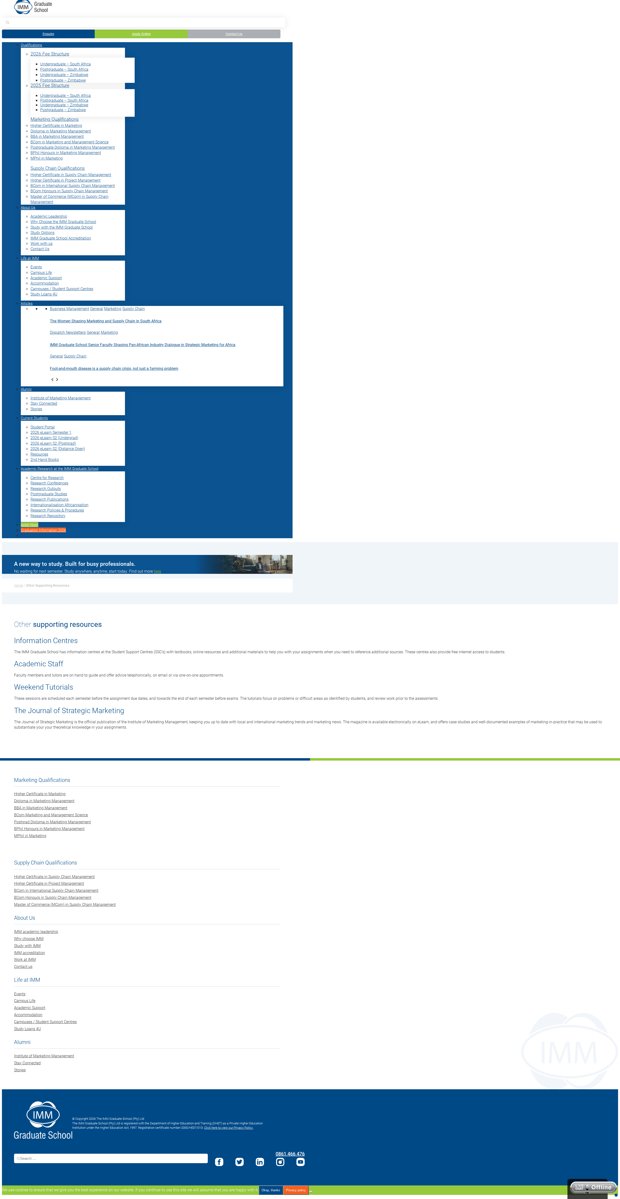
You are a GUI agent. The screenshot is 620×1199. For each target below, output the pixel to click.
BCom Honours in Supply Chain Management (69, 190)
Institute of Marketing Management (61, 397)
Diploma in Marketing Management (61, 130)
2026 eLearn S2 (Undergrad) (54, 437)
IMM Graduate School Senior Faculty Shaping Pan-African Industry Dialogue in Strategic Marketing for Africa (142, 344)
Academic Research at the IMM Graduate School (59, 468)
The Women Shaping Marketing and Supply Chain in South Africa (106, 320)
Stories (36, 408)
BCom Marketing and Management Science (51, 814)
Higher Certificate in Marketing (56, 125)
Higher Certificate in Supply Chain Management (71, 174)
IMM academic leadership (36, 931)
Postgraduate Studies (49, 493)
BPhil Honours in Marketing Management (66, 152)
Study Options (42, 232)
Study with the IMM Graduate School (62, 227)
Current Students (34, 417)
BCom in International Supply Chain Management (73, 185)
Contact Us (234, 33)
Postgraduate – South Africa (64, 69)
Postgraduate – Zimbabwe (63, 80)
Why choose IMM (29, 938)
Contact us (23, 966)
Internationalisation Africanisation (59, 504)
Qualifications (31, 44)
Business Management (69, 308)
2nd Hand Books (45, 459)
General (96, 308)
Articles (27, 303)
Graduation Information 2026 (43, 530)
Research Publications (50, 499)
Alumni (26, 389)
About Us (28, 207)
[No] (311, 1191)
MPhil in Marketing (47, 158)
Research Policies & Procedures (57, 510)
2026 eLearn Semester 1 (51, 432)
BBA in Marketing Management (57, 136)
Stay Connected (44, 403)
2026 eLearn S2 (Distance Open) (58, 448)
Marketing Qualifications (55, 119)
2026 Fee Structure (50, 53)
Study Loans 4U (44, 293)
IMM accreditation (29, 952)
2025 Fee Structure (50, 85)
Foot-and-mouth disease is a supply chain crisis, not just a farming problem (114, 368)
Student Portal (43, 426)
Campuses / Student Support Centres (62, 288)
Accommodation (45, 283)
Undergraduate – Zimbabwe (64, 74)
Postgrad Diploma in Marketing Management (52, 821)
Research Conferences (49, 482)
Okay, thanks (271, 1190)
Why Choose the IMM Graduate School (63, 221)
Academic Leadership (49, 216)
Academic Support (46, 277)
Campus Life (41, 272)
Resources (39, 454)
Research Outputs (46, 488)
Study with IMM (27, 945)
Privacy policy (296, 1190)
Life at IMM (30, 258)
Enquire (48, 33)
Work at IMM (25, 959)
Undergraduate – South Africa (65, 63)
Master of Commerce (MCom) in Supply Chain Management (65, 904)
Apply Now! (29, 524)
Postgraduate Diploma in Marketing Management (73, 147)
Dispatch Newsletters (68, 332)
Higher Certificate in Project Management (66, 180)
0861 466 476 (290, 1153)
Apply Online (141, 33)
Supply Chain (133, 308)
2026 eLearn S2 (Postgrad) (53, 443)
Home (18, 585)
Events (36, 266)
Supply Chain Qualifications (58, 168)
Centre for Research (47, 477)
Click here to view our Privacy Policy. (228, 1127)
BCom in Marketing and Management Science (69, 141)
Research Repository (48, 515)
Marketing (112, 308)
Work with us (42, 243)
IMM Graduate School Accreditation (61, 238)
